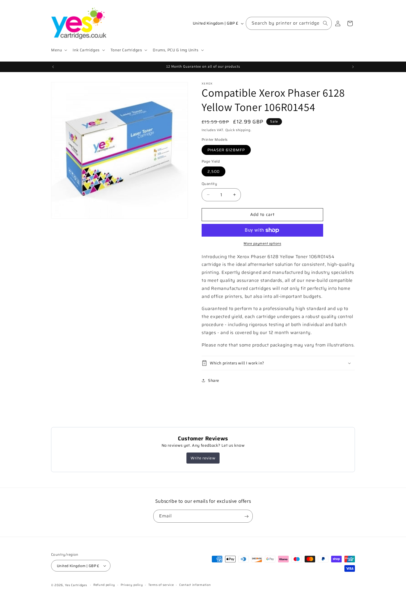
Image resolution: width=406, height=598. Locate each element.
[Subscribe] (246, 516)
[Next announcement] (353, 67)
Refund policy (104, 585)
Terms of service (161, 585)
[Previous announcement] (53, 67)
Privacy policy (132, 585)
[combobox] (288, 23)
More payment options (262, 243)
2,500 (213, 171)
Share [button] (213, 380)
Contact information (195, 585)
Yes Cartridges (76, 585)
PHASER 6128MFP (226, 150)
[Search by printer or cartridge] (325, 23)
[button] (58, 50)
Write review (203, 458)
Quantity (209, 184)
